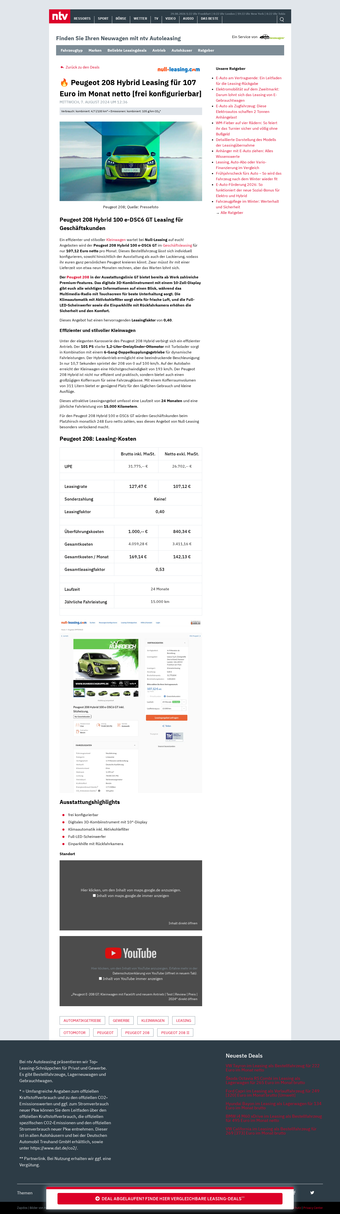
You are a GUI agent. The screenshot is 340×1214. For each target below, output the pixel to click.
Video (170, 18)
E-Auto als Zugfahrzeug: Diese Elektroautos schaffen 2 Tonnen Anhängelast (242, 111)
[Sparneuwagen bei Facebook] (294, 1192)
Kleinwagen (116, 239)
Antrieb (159, 50)
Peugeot (105, 1032)
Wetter (140, 18)
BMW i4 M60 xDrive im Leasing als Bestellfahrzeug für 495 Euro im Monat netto (274, 1118)
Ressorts (82, 18)
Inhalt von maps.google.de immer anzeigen (133, 895)
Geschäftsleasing (177, 245)
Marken (95, 50)
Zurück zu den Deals (82, 67)
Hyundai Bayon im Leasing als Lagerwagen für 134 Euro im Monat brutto (274, 1105)
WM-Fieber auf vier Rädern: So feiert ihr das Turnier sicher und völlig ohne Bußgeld (247, 128)
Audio (188, 18)
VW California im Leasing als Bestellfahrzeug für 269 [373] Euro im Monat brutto (271, 1131)
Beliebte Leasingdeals (127, 50)
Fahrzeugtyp (72, 50)
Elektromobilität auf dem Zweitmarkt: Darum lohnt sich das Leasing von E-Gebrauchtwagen (247, 95)
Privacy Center (313, 1208)
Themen (24, 1193)
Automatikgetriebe (82, 1020)
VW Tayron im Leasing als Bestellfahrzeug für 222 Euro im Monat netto (273, 1068)
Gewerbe (121, 1020)
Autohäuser (182, 50)
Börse (121, 18)
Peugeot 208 (78, 277)
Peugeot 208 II (175, 1032)
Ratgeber (206, 50)
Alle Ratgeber (232, 212)
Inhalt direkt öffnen (183, 923)
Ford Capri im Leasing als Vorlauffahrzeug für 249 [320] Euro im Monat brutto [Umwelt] (272, 1093)
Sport (103, 18)
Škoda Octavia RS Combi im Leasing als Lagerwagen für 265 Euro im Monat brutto (265, 1080)
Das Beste (209, 18)
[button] (59, 16)
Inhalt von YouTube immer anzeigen (133, 978)
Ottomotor (75, 1032)
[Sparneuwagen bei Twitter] (312, 1192)
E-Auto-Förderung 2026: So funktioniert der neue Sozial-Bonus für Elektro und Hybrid (248, 190)
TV (156, 18)
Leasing (183, 1020)
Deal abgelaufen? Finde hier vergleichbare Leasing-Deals (172, 1198)
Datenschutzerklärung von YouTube (155, 973)
